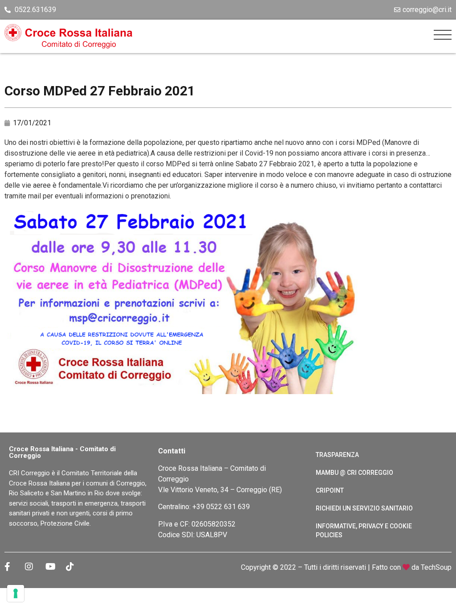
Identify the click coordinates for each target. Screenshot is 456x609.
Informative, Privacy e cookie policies (364, 531)
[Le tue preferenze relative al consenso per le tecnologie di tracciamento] (15, 593)
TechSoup (436, 567)
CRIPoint (330, 490)
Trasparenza (337, 454)
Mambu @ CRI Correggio (354, 472)
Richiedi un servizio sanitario (364, 508)
